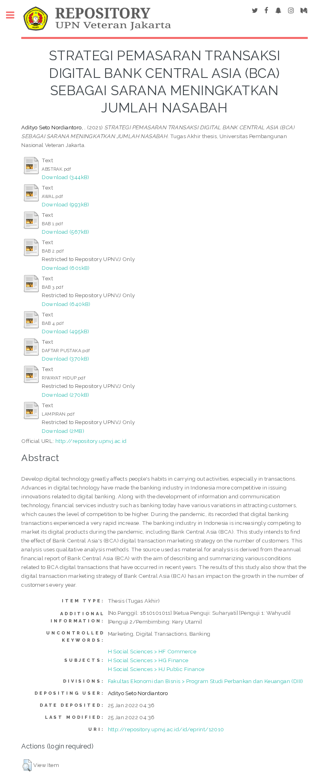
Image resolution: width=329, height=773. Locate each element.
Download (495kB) (65, 331)
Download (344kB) (65, 177)
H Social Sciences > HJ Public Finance (156, 669)
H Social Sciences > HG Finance (148, 660)
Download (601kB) (65, 268)
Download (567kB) (65, 231)
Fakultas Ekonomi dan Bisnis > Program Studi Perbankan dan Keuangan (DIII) (205, 681)
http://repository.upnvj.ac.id (91, 441)
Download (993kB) (65, 204)
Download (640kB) (66, 304)
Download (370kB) (65, 358)
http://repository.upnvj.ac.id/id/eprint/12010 (166, 729)
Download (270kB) (65, 395)
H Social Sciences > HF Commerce (152, 651)
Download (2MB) (63, 431)
